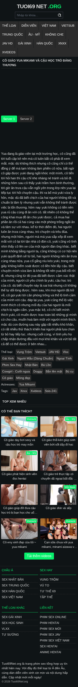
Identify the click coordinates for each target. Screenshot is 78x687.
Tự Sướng (10, 634)
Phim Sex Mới (50, 628)
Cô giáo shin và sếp (58, 508)
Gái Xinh (24, 43)
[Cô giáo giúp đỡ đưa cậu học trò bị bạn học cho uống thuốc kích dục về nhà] (19, 494)
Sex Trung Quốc (15, 585)
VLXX (5, 628)
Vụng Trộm (24, 352)
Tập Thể (46, 597)
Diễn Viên (28, 25)
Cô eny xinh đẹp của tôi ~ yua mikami (19, 544)
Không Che (54, 34)
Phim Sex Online (53, 617)
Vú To (44, 585)
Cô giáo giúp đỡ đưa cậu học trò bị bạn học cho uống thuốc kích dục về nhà (19, 510)
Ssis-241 (51, 391)
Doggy (37, 371)
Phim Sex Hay (11, 365)
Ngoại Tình (64, 358)
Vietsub (68, 25)
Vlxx (65, 352)
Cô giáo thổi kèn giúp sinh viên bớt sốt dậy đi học (58, 442)
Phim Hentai (49, 623)
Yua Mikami (27, 384)
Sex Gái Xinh (12, 617)
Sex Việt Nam (12, 597)
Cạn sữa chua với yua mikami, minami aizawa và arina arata (59, 544)
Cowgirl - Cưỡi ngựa (16, 371)
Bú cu (69, 371)
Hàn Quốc (45, 43)
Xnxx (62, 43)
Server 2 (26, 119)
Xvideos (8, 52)
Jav (14, 391)
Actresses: (8, 384)
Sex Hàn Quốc (13, 591)
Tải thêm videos (39, 556)
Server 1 (9, 119)
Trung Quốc (12, 34)
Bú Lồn (46, 365)
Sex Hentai (48, 646)
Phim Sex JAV (50, 634)
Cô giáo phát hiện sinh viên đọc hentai (19, 476)
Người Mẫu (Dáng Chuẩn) (35, 358)
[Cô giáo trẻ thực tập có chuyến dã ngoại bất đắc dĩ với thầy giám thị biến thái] (58, 460)
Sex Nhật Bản (13, 579)
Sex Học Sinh (12, 623)
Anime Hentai (50, 652)
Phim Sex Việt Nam (54, 640)
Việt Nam (49, 25)
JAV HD (7, 43)
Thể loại (9, 25)
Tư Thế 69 (48, 591)
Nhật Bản (31, 365)
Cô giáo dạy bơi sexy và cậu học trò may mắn (19, 442)
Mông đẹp (23, 378)
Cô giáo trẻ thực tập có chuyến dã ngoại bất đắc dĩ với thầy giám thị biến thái (58, 476)
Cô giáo (7, 378)
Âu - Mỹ (34, 34)
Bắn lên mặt (54, 371)
